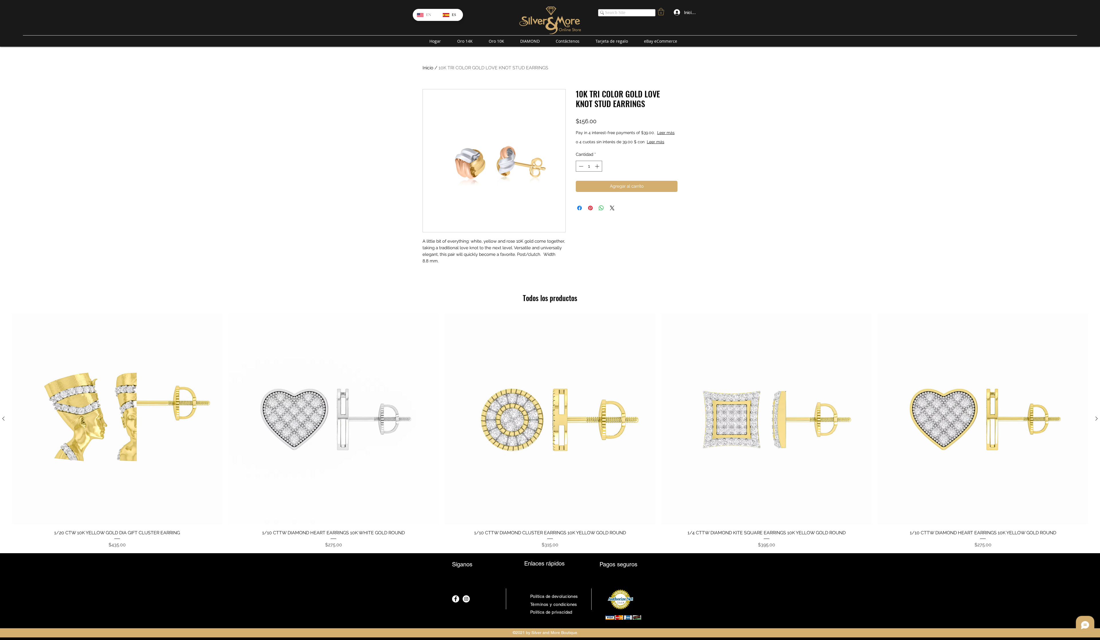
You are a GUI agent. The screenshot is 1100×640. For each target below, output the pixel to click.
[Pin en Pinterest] (590, 208)
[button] (661, 11)
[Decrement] (580, 166)
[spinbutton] (589, 166)
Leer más (666, 132)
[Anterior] (3, 418)
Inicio (428, 67)
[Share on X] (612, 208)
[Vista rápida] (117, 418)
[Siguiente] (1096, 418)
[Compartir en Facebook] (579, 208)
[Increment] (598, 166)
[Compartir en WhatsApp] (601, 208)
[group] (550, 430)
